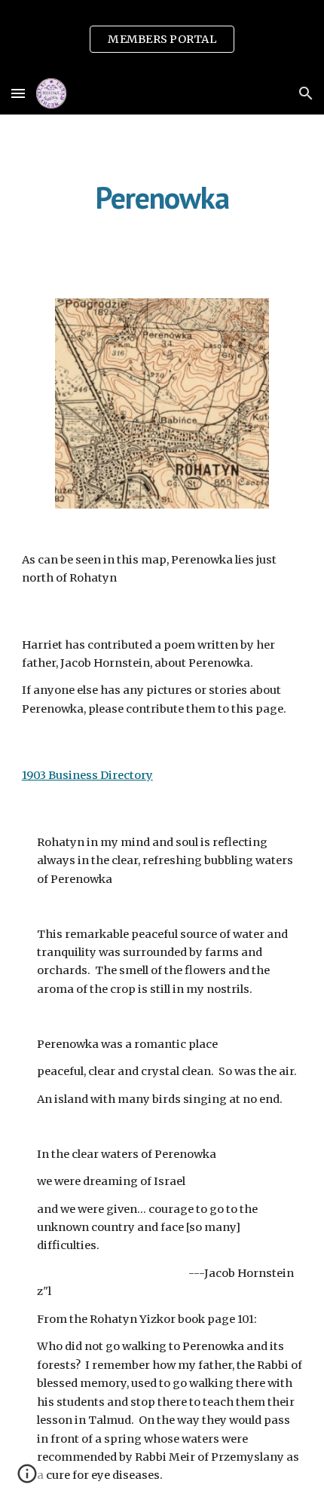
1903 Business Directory (87, 775)
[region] (162, 36)
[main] (162, 197)
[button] (18, 93)
